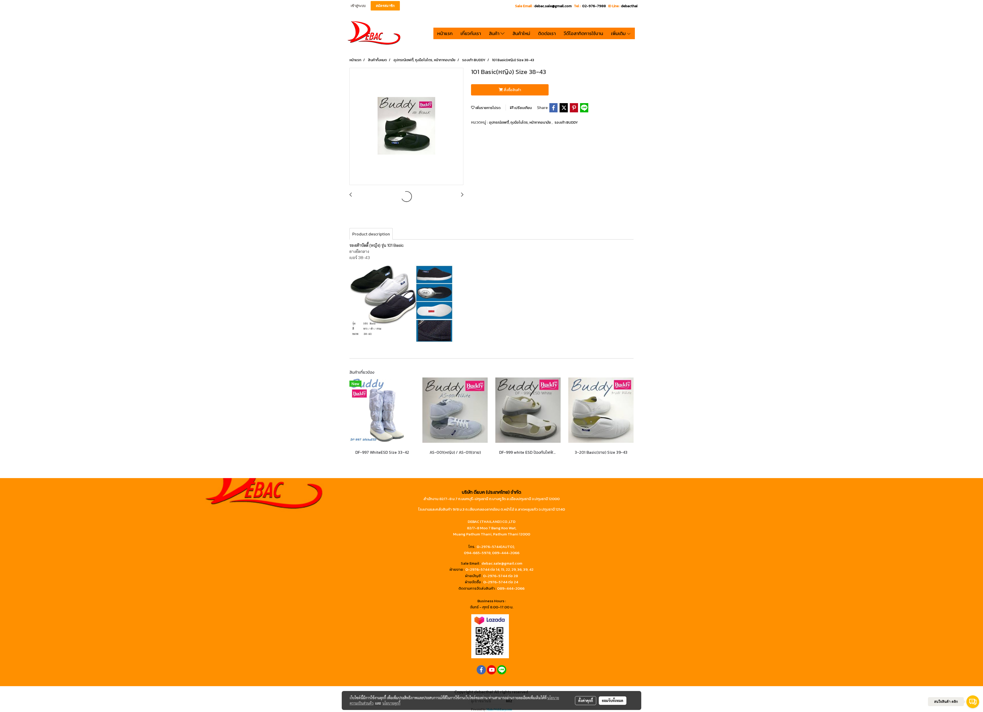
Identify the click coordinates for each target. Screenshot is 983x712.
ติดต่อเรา (547, 33)
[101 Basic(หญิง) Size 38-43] (406, 126)
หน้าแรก (445, 33)
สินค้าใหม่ (521, 33)
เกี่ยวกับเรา (471, 33)
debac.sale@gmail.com (502, 563)
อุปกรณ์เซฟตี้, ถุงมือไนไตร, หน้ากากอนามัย (520, 122)
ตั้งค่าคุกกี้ (585, 700)
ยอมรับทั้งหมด (612, 700)
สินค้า (494, 33)
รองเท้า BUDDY (566, 122)
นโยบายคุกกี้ (391, 703)
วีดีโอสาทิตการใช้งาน (583, 33)
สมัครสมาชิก (385, 6)
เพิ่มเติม (619, 33)
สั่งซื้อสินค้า (512, 90)
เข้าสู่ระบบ (358, 6)
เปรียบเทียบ (523, 108)
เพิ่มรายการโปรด (487, 108)
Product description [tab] (371, 234)
